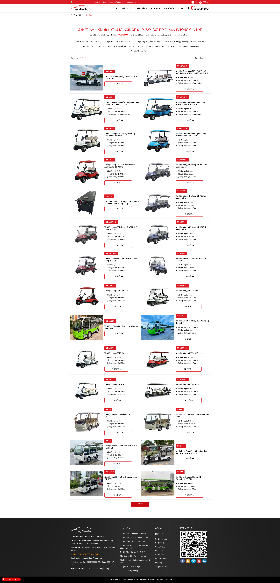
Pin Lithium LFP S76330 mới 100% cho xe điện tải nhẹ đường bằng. (121, 202)
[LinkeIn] (204, 561)
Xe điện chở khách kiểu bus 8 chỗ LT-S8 (120, 415)
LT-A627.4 (110, 348)
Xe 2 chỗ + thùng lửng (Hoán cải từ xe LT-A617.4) (121, 77)
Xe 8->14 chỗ (160, 543)
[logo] (81, 8)
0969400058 (201, 9)
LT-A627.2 (110, 286)
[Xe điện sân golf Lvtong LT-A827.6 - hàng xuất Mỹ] (157, 192)
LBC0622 (181, 316)
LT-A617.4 (110, 128)
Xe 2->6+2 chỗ (161, 539)
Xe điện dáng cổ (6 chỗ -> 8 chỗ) (147, 42)
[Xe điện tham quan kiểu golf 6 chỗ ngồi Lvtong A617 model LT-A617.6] (86, 98)
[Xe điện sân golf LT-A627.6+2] (157, 379)
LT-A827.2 (181, 253)
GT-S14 (180, 472)
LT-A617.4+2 (182, 97)
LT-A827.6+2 (182, 160)
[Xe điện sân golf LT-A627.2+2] (157, 285)
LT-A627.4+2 (182, 348)
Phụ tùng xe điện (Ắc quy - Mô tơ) (121, 46)
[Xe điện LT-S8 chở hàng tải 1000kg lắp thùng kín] (86, 317)
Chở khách (159, 551)
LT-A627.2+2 (182, 286)
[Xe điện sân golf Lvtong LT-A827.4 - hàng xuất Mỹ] (157, 223)
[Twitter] (193, 561)
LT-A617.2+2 (182, 128)
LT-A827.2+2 (111, 253)
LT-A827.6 (181, 191)
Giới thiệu (126, 8)
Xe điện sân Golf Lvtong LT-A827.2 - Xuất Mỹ (191, 259)
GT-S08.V (110, 472)
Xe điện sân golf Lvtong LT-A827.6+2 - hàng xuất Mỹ (192, 166)
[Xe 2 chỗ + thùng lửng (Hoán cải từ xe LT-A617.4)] (86, 67)
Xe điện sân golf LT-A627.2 (116, 291)
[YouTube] (199, 561)
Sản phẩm (141, 8)
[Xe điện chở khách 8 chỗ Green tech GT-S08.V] (86, 473)
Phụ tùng (158, 563)
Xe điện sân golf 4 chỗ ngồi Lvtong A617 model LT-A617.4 (119, 134)
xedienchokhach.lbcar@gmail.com (89, 558)
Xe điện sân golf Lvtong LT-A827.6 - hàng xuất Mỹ (191, 197)
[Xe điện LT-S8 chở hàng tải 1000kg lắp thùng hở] (157, 317)
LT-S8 (108, 409)
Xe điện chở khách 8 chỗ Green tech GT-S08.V (120, 478)
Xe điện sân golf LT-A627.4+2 (189, 353)
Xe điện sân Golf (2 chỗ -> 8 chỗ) (88, 42)
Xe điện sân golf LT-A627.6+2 (189, 384)
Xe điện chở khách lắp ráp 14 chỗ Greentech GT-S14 (190, 478)
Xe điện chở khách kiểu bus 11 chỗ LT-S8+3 (192, 415)
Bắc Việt (169, 579)
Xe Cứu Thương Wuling (140, 51)
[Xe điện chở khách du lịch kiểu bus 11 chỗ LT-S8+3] (86, 441)
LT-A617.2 (110, 160)
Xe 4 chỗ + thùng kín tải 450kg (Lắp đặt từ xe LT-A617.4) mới (191, 452)
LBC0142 (109, 71)
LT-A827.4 (181, 222)
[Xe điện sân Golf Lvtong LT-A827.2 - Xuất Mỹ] (157, 254)
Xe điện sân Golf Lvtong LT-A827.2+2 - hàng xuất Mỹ (121, 259)
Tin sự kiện (169, 8)
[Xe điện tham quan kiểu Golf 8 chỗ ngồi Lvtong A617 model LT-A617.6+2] (157, 67)
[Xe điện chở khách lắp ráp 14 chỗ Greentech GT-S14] (157, 473)
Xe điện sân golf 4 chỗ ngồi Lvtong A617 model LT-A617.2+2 (191, 134)
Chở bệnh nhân (161, 559)
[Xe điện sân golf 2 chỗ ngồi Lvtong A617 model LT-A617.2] (86, 160)
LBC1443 (181, 446)
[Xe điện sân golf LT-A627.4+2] (157, 348)
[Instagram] (188, 561)
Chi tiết (117, 84)
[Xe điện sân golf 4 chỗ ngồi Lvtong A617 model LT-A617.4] (86, 129)
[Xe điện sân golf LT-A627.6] (86, 379)
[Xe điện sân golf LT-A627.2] (86, 285)
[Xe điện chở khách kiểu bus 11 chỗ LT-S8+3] (157, 410)
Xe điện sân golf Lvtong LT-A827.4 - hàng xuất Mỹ (191, 228)
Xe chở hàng (160, 547)
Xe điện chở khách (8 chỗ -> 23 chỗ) (118, 42)
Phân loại (160, 534)
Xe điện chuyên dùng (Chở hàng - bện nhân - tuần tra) (184, 42)
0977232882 (89, 569)
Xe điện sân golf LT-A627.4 (116, 353)
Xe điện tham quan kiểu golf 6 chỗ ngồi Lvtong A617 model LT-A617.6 (121, 103)
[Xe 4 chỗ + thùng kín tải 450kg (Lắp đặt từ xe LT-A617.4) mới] (157, 442)
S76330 (109, 196)
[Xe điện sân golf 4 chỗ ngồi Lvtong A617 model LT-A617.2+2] (157, 129)
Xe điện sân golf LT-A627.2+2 (188, 291)
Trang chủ (77, 15)
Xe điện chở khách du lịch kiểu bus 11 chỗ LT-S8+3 (120, 447)
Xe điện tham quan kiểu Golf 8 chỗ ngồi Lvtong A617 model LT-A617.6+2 (192, 72)
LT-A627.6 (110, 379)
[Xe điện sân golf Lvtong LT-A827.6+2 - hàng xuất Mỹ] (157, 161)
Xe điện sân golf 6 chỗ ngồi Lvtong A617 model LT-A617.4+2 (191, 103)
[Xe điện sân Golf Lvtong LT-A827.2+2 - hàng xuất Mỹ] (86, 254)
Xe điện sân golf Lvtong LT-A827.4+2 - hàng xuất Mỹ (121, 228)
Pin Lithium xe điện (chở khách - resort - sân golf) (155, 46)
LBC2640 (110, 321)
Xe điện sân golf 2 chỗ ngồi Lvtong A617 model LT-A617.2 (119, 166)
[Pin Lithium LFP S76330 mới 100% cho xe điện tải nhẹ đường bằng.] (86, 192)
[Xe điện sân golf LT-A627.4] (86, 348)
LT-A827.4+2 (111, 222)
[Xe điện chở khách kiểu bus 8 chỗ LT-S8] (86, 410)
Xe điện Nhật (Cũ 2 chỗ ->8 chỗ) (92, 46)
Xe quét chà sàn (161, 567)
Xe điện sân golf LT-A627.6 (116, 384)
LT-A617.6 (110, 97)
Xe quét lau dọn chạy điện (189, 46)
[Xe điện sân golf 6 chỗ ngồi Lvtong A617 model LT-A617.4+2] (157, 98)
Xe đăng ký (159, 555)
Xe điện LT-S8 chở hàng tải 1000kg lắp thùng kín (121, 327)
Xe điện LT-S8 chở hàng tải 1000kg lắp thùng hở (192, 322)
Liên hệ (181, 8)
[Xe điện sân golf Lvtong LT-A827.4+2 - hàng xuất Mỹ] (86, 223)
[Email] (204, 2)
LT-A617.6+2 (182, 66)
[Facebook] (182, 561)
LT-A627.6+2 (182, 379)
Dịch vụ (154, 8)
